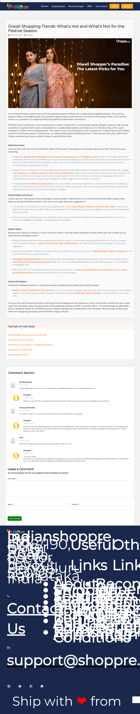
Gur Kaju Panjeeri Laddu (80, 206)
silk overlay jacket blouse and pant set (31, 262)
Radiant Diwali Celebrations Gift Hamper (33, 290)
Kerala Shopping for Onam (18, 355)
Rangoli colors (90, 157)
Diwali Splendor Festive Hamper (85, 293)
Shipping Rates (58, 6)
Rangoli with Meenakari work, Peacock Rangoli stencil (50, 157)
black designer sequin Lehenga (109, 251)
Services (44, 6)
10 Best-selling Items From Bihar (20, 340)
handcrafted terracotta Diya (38, 184)
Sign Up (127, 6)
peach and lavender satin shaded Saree (57, 243)
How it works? (101, 6)
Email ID (75, 504)
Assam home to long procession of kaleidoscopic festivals (30, 345)
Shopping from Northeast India (20, 350)
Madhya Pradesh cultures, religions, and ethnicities (27, 335)
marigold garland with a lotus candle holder (52, 173)
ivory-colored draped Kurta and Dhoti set (96, 270)
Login (114, 6)
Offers (89, 6)
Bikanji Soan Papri (106, 206)
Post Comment (15, 519)
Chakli (27, 220)
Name (10, 504)
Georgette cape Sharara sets (26, 259)
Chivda (38, 220)
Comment (12, 479)
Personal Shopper (76, 6)
